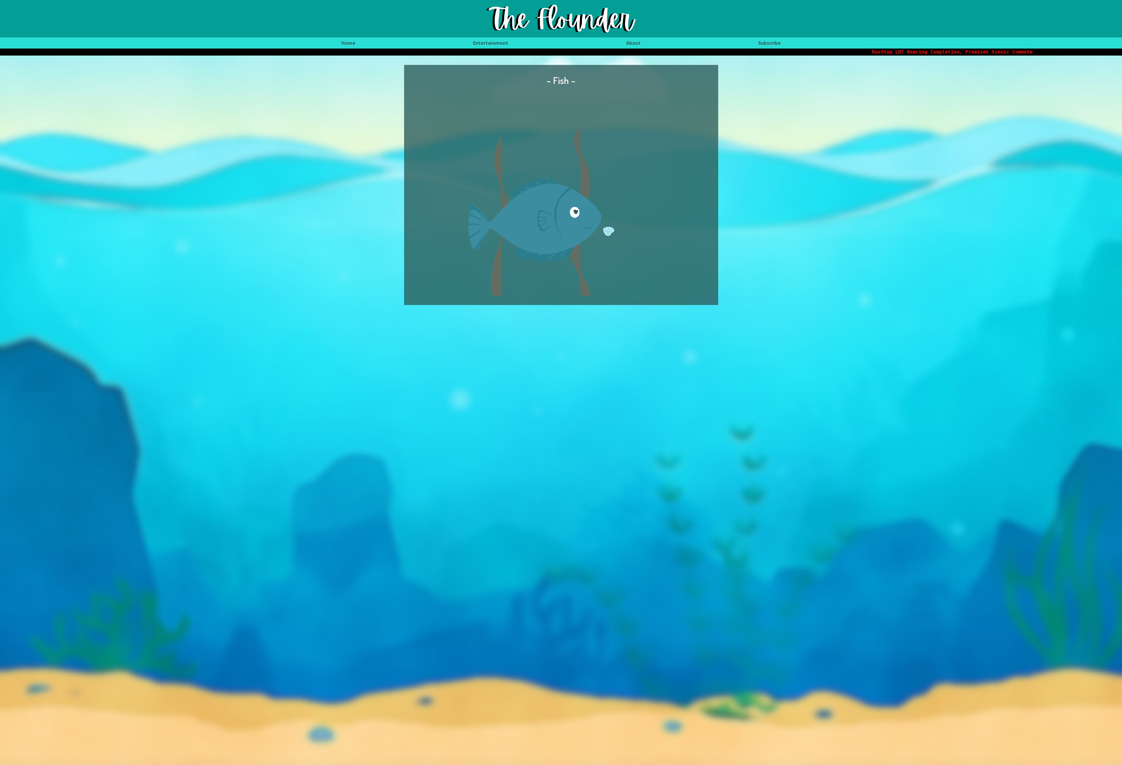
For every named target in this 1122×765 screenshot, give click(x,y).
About (633, 43)
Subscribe (769, 43)
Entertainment (490, 43)
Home (348, 43)
